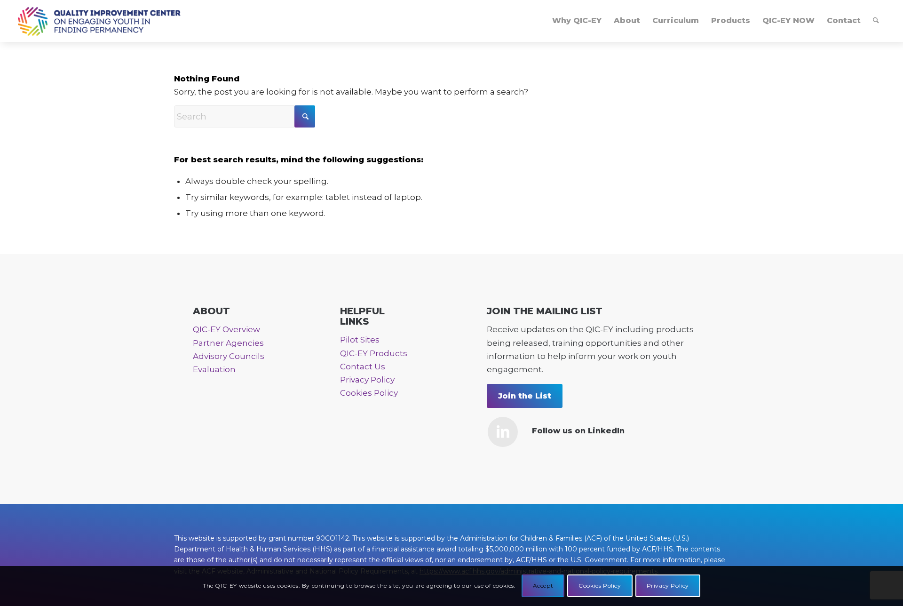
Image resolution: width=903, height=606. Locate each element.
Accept (543, 585)
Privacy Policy (367, 379)
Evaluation (214, 369)
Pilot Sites (360, 339)
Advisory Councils (228, 356)
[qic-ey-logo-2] (99, 20)
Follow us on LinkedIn (578, 430)
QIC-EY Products (373, 353)
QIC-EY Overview (226, 329)
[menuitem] (577, 20)
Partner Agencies (228, 343)
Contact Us (362, 366)
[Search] (876, 20)
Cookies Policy (369, 393)
